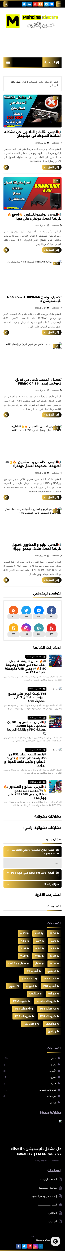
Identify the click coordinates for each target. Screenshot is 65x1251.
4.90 (38, 948)
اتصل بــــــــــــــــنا (47, 1204)
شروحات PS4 (48, 1016)
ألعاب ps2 (50, 978)
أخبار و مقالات (17, 963)
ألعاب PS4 (49, 986)
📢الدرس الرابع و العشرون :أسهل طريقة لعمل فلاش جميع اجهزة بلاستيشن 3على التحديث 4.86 (37, 548)
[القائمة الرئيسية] (8, 62)
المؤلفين (52, 1213)
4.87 (38, 940)
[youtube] (35, 4)
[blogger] (40, 4)
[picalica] (46, 1246)
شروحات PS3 (23, 1008)
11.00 (53, 933)
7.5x (23, 956)
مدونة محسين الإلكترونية (19, 1239)
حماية (52, 993)
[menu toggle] (59, 4)
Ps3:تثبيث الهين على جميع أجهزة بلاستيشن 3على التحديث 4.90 (27, 697)
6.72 (53, 956)
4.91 (23, 948)
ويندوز (52, 1031)
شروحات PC (20, 1001)
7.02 (38, 956)
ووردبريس (29, 1023)
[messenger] (51, 4)
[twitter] (24, 4)
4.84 (37, 933)
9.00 (53, 963)
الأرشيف (52, 1221)
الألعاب (51, 971)
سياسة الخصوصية (48, 1187)
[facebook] (18, 1246)
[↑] (32, 1236)
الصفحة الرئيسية (48, 1179)
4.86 (53, 940)
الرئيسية (49, 62)
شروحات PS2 (48, 1008)
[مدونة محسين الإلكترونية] (32, 21)
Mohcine (55, 1160)
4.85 (23, 933)
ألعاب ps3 (28, 978)
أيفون (12, 986)
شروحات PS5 (23, 1016)
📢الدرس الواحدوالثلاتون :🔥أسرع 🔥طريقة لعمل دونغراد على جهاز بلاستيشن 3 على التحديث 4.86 (34, 218)
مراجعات (50, 1023)
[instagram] (35, 1246)
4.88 (23, 940)
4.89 (53, 948)
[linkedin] (29, 4)
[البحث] (6, 4)
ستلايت (34, 993)
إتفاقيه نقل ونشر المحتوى (44, 1196)
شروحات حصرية (46, 1001)
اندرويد (30, 986)
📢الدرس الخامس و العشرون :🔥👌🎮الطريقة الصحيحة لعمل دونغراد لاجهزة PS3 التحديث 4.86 (33, 466)
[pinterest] (29, 1246)
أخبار (38, 963)
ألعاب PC (32, 971)
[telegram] (46, 4)
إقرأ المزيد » (51, 167)
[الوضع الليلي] (55, 1241)
